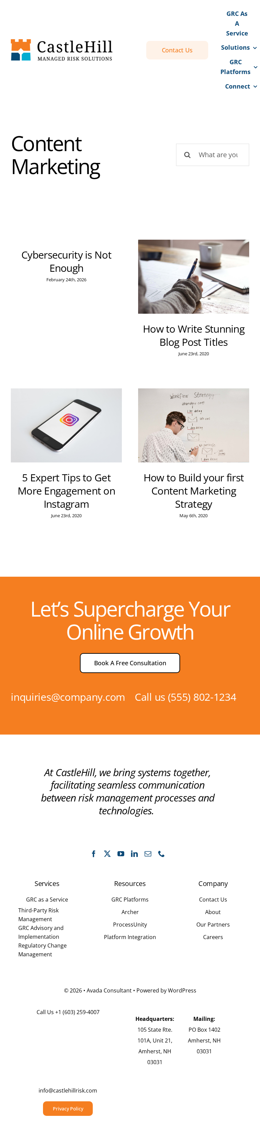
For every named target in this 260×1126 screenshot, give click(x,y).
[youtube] (120, 854)
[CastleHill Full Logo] (61, 42)
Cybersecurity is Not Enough (66, 261)
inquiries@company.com (68, 697)
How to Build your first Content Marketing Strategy (194, 491)
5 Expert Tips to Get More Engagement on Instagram (66, 491)
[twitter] (107, 854)
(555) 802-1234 (202, 697)
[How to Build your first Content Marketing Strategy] (193, 425)
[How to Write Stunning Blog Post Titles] (193, 277)
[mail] (148, 854)
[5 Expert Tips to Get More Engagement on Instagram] (66, 425)
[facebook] (93, 854)
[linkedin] (134, 854)
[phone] (161, 854)
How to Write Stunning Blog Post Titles (193, 335)
